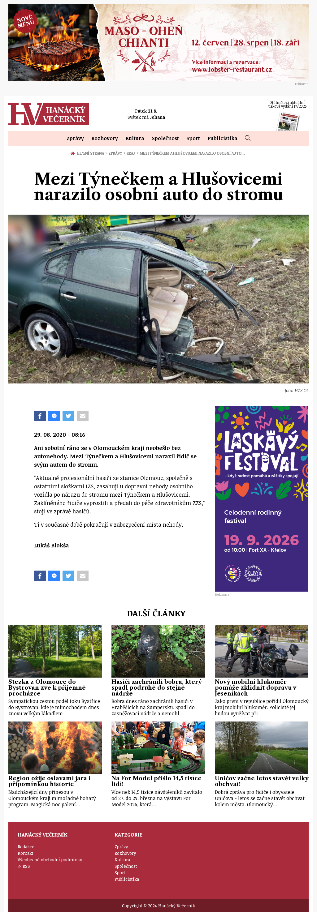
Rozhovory (104, 138)
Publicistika (222, 138)
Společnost (165, 138)
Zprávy (75, 138)
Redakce (26, 847)
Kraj (132, 153)
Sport (193, 138)
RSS (26, 866)
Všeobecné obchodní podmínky (50, 860)
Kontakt (25, 853)
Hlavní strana (91, 153)
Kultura (134, 138)
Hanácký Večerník (48, 114)
